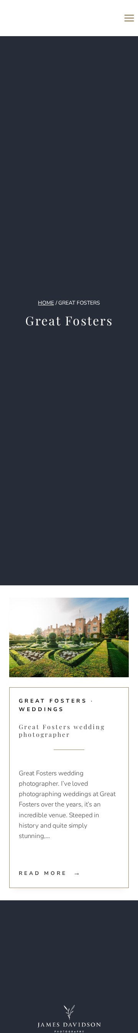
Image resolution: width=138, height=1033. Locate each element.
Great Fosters (53, 701)
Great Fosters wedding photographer (62, 730)
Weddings (41, 709)
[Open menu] (129, 18)
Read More (50, 873)
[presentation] (69, 638)
